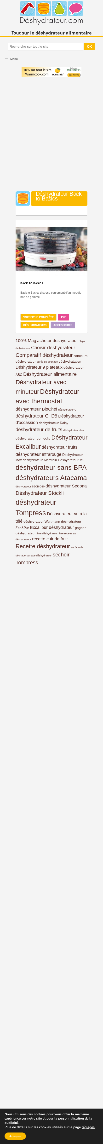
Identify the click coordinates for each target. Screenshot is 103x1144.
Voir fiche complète (38, 317)
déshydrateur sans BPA (51, 467)
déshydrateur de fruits (39, 429)
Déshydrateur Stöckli (40, 493)
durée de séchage (47, 361)
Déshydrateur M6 (71, 460)
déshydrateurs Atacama (51, 477)
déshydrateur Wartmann (41, 521)
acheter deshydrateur (57, 340)
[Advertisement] (51, 135)
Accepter (15, 1136)
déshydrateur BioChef (36, 409)
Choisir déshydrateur (53, 347)
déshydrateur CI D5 (36, 415)
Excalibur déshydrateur (52, 527)
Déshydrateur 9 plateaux (39, 367)
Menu (14, 59)
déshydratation (70, 361)
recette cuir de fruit (50, 539)
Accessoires (62, 325)
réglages (88, 1127)
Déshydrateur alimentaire (50, 374)
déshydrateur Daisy (53, 423)
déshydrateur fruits (59, 447)
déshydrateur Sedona (66, 486)
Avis (63, 317)
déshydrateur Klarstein (40, 460)
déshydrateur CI (67, 409)
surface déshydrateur (39, 555)
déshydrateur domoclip (33, 438)
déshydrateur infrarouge (38, 454)
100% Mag (26, 340)
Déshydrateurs (34, 325)
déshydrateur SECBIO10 (30, 486)
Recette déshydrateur (43, 546)
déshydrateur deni (73, 430)
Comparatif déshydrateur (44, 355)
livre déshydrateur (47, 533)
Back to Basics (31, 283)
